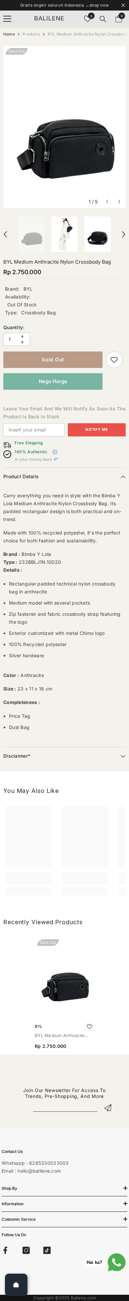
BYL (28, 289)
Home (9, 34)
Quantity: (13, 327)
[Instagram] (26, 1250)
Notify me (96, 429)
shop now (99, 5)
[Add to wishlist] (89, 1026)
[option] (64, 127)
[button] (107, 201)
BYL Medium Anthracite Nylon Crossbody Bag (60, 1036)
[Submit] (108, 1108)
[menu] (7, 19)
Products (31, 34)
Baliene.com (83, 1297)
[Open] (16, 1285)
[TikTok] (47, 1250)
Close (123, 5)
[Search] (103, 19)
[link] (114, 359)
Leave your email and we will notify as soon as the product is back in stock (64, 412)
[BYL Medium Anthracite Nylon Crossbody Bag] (64, 976)
